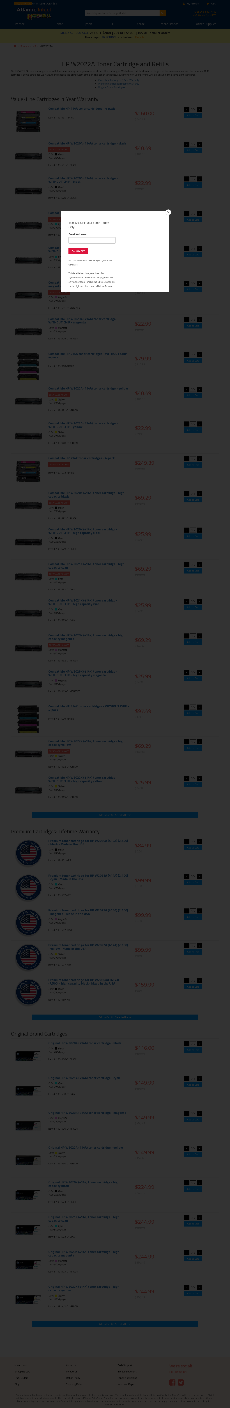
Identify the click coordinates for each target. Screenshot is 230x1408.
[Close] (168, 212)
